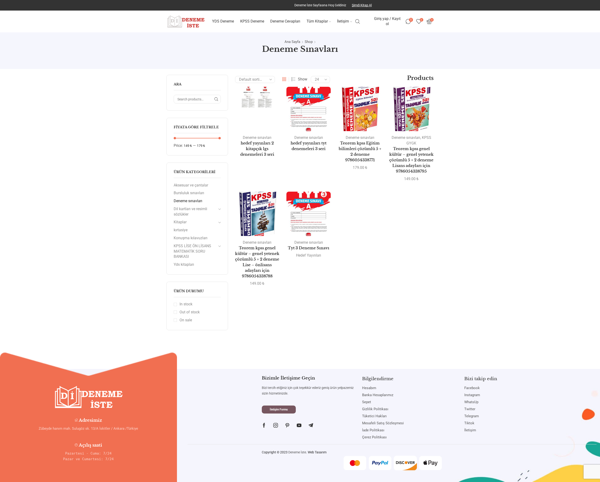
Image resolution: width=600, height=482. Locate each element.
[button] (279, 410)
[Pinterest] (287, 425)
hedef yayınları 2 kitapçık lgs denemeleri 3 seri (257, 149)
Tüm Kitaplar (317, 21)
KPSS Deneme (252, 21)
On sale (186, 320)
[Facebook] (264, 425)
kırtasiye (181, 230)
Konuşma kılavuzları (190, 238)
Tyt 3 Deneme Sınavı (308, 248)
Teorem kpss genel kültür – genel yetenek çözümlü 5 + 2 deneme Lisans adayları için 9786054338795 (411, 160)
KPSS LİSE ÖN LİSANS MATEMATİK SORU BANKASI (192, 251)
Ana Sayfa (292, 42)
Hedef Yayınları (308, 255)
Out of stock (190, 312)
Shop (309, 42)
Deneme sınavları (257, 137)
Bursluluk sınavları (189, 193)
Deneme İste (297, 452)
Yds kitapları (184, 264)
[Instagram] (275, 425)
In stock (186, 304)
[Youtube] (299, 425)
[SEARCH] (216, 99)
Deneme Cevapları (285, 21)
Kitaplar (180, 222)
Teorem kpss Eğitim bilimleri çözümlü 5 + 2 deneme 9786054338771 (360, 151)
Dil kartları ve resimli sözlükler (190, 211)
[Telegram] (310, 425)
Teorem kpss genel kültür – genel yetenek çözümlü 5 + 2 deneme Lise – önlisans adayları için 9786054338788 (257, 262)
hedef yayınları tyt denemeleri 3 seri (308, 146)
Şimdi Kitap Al (362, 5)
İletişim (343, 21)
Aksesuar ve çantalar (191, 185)
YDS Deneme (223, 21)
